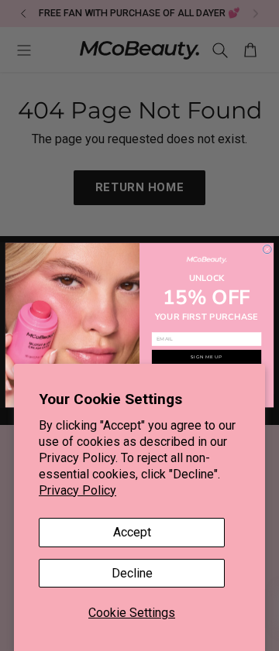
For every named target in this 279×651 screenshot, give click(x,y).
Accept (132, 532)
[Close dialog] (267, 249)
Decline (132, 573)
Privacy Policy (77, 490)
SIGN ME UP (206, 357)
